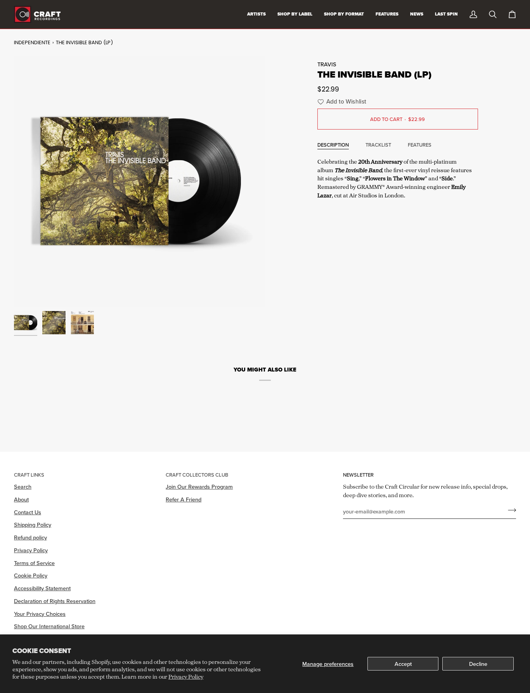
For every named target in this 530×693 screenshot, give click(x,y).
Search (22, 486)
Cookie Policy (30, 575)
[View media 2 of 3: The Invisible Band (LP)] (54, 322)
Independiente (32, 42)
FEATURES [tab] (419, 144)
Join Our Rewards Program (199, 486)
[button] (340, 102)
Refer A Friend (183, 499)
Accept (403, 664)
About (21, 499)
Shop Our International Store (49, 626)
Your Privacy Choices (40, 614)
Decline (478, 664)
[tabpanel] (397, 178)
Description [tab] (333, 144)
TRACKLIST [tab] (378, 144)
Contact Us (27, 512)
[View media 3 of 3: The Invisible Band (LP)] (82, 322)
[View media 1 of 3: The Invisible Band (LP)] (25, 322)
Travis (326, 64)
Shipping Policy (32, 524)
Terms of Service (34, 563)
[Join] (509, 510)
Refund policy (30, 537)
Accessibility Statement (42, 588)
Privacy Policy (185, 676)
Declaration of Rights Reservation (54, 601)
